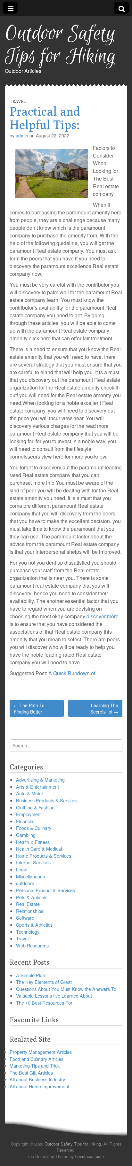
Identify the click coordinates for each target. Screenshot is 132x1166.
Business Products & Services (47, 800)
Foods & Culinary (33, 827)
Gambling (26, 834)
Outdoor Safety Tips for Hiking (60, 45)
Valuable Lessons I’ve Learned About (54, 995)
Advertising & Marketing (40, 779)
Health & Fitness (33, 841)
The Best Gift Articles (31, 1072)
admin (22, 135)
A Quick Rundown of (71, 673)
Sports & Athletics (34, 924)
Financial (25, 821)
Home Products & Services (43, 855)
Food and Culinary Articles (36, 1058)
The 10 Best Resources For (44, 1002)
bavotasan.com (89, 1156)
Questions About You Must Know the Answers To (66, 988)
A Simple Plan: (31, 975)
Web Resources (32, 945)
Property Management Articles (41, 1051)
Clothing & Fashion (35, 807)
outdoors (25, 883)
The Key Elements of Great (44, 981)
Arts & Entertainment (37, 786)
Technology (27, 931)
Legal (21, 869)
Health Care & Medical (39, 848)
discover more (103, 616)
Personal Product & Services (45, 890)
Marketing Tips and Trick (35, 1065)
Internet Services (33, 862)
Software (25, 917)
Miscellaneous (30, 876)
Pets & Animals (31, 897)
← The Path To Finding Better (29, 708)
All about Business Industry (37, 1079)
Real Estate (28, 903)
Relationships (29, 910)
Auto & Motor (29, 793)
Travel (18, 101)
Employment (29, 814)
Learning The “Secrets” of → (103, 708)
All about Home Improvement (39, 1086)
